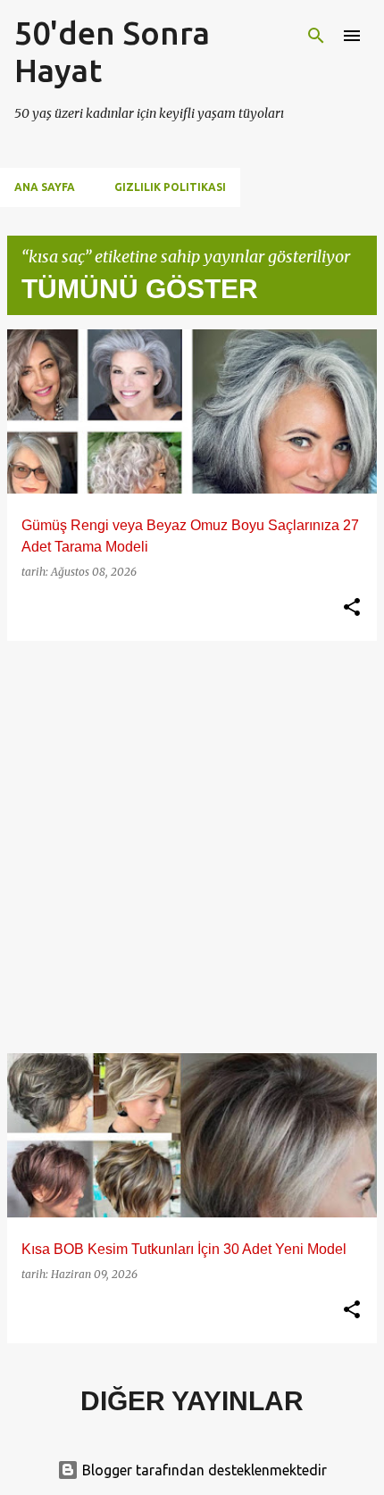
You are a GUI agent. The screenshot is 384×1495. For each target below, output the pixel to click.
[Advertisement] (192, 847)
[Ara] (316, 35)
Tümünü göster (139, 288)
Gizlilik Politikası (170, 187)
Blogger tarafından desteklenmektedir (203, 1470)
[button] (352, 607)
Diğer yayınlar (192, 1401)
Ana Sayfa (44, 187)
